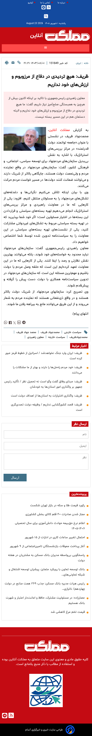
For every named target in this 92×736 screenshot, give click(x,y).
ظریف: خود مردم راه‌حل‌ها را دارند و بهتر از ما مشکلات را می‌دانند (47, 370)
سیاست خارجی (72, 332)
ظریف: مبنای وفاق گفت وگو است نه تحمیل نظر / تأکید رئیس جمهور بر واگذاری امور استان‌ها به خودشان (43, 384)
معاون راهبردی (35, 337)
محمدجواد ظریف (50, 332)
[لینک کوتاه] (19, 64)
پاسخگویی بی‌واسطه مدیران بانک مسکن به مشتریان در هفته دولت (46, 558)
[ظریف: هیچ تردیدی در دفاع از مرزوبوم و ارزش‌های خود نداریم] (25, 139)
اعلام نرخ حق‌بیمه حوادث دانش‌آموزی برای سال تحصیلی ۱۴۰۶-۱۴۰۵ (50, 526)
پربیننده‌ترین (78, 494)
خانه (86, 63)
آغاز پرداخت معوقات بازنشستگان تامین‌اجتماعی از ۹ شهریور (47, 546)
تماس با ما (45, 2)
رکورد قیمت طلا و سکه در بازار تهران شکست (57, 505)
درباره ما (62, 2)
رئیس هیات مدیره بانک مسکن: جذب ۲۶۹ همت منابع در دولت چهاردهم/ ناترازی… (45, 586)
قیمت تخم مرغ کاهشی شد (68, 612)
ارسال (15, 477)
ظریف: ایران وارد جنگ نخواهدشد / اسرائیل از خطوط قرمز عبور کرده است (43, 356)
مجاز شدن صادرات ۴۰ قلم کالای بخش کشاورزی (55, 514)
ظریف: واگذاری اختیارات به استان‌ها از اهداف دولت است (46, 396)
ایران (78, 63)
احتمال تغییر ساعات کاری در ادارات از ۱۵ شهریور (55, 537)
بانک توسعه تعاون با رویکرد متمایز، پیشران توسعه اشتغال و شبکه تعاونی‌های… (47, 572)
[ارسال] (13, 64)
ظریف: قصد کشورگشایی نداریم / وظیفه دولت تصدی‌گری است (46, 407)
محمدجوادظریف (78, 337)
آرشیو (30, 2)
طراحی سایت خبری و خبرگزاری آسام (44, 730)
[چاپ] (7, 64)
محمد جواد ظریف (25, 332)
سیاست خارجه (56, 337)
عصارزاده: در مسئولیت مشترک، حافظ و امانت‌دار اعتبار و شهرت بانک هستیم (45, 600)
